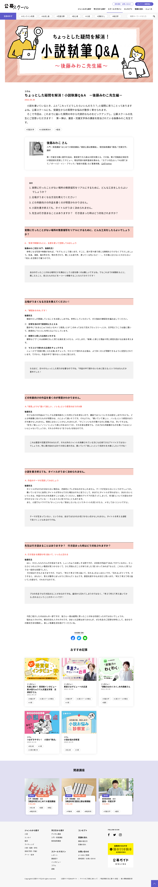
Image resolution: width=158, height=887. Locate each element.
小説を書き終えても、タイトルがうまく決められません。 (63, 207)
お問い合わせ (123, 4)
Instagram (120, 835)
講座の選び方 (83, 841)
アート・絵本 (29, 854)
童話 (58, 129)
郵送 (49, 808)
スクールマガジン (115, 9)
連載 (52, 869)
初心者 (75, 16)
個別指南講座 (56, 841)
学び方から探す (100, 9)
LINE (85, 638)
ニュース (149, 9)
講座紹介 (54, 858)
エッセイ (28, 837)
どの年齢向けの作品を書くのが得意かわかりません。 (60, 202)
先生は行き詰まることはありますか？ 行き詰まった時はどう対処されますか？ (75, 213)
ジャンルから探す (84, 9)
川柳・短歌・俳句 (31, 848)
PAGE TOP (154, 883)
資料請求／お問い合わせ (87, 858)
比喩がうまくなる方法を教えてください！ (54, 197)
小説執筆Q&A (45, 129)
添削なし (101, 16)
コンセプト (128, 9)
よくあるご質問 (83, 855)
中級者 (70, 811)
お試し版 (46, 16)
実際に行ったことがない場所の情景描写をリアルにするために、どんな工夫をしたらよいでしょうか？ (80, 189)
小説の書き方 (33, 750)
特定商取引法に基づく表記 (109, 879)
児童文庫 (61, 16)
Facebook (73, 638)
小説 (88, 16)
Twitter (79, 638)
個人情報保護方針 (127, 879)
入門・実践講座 (56, 837)
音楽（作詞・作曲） (31, 851)
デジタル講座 (56, 834)
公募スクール (6, 12)
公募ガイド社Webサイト (69, 879)
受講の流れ (139, 9)
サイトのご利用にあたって (89, 879)
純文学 (116, 16)
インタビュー (56, 862)
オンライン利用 (28, 16)
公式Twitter (106, 163)
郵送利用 (33, 811)
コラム (53, 865)
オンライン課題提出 (143, 4)
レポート (54, 855)
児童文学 (30, 129)
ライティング (29, 844)
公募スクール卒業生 (47, 699)
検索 (154, 16)
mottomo (120, 849)
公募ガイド (120, 861)
